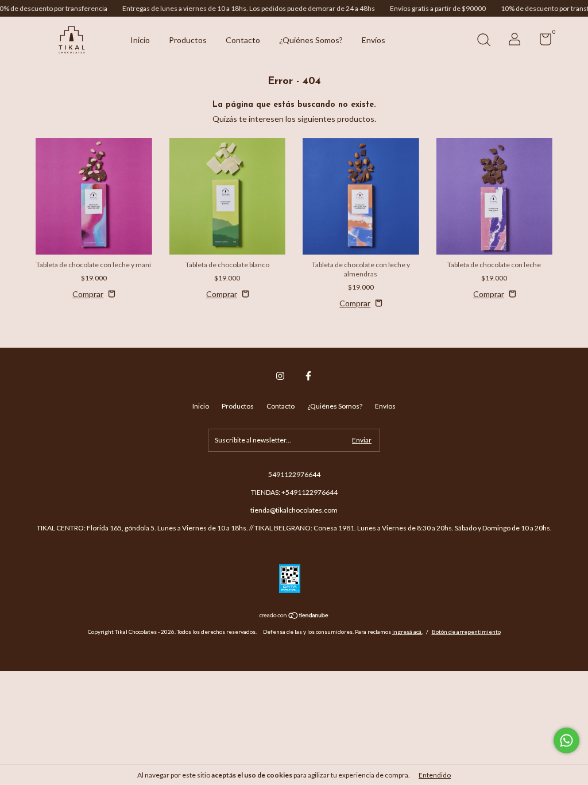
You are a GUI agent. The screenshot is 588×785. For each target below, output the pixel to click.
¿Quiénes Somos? (311, 40)
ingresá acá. (407, 631)
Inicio (140, 40)
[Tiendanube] (294, 616)
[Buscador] (483, 41)
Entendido (435, 775)
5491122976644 (294, 474)
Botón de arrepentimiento (466, 631)
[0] (541, 42)
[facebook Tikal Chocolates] (308, 375)
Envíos (373, 40)
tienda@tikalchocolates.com (294, 510)
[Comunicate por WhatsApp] (566, 740)
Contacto (243, 40)
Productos (188, 40)
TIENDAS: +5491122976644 (294, 492)
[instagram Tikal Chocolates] (280, 375)
